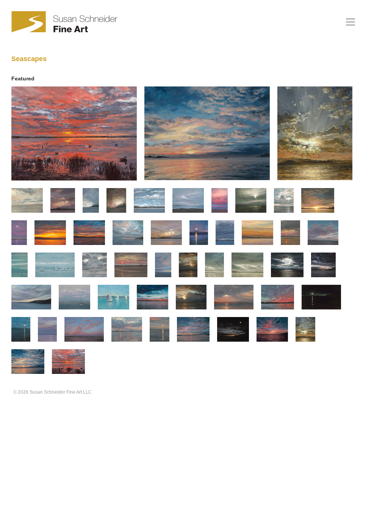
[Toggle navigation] (350, 22)
